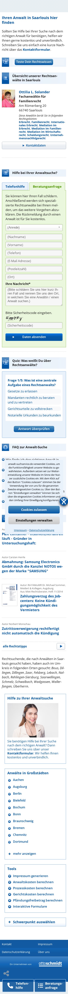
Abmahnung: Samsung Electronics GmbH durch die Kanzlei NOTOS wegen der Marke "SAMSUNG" (32, 566)
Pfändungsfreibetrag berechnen (38, 900)
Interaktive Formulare (30, 906)
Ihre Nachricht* (17, 284)
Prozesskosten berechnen (33, 888)
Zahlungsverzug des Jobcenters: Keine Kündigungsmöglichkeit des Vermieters (40, 603)
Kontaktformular (36, 49)
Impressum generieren (30, 876)
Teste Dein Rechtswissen (34, 62)
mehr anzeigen (24, 853)
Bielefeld (19, 800)
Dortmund (20, 842)
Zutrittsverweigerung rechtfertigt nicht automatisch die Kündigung (30, 630)
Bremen (19, 828)
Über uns (44, 952)
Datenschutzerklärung (41, 530)
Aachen (18, 780)
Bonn (17, 814)
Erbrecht (24, 122)
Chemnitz (20, 835)
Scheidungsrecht (38, 135)
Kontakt (7, 944)
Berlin (17, 794)
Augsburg (20, 787)
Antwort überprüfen (34, 429)
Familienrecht (40, 122)
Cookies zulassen (34, 510)
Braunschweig (23, 821)
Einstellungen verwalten (34, 520)
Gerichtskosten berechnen (33, 894)
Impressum (20, 530)
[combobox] (34, 227)
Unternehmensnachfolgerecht (41, 136)
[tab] (15, 186)
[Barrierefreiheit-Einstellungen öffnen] (64, 501)
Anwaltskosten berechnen (33, 882)
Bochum (19, 807)
